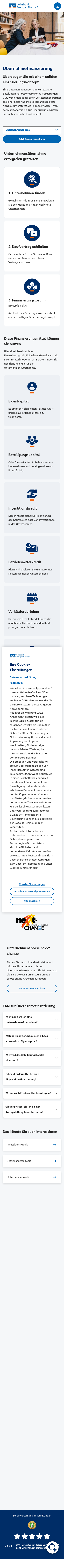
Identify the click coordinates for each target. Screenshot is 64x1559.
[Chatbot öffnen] (52, 1547)
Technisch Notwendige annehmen (32, 891)
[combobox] (32, 130)
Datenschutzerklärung (23, 677)
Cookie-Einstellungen (32, 884)
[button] (32, 1020)
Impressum (16, 683)
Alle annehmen (32, 901)
